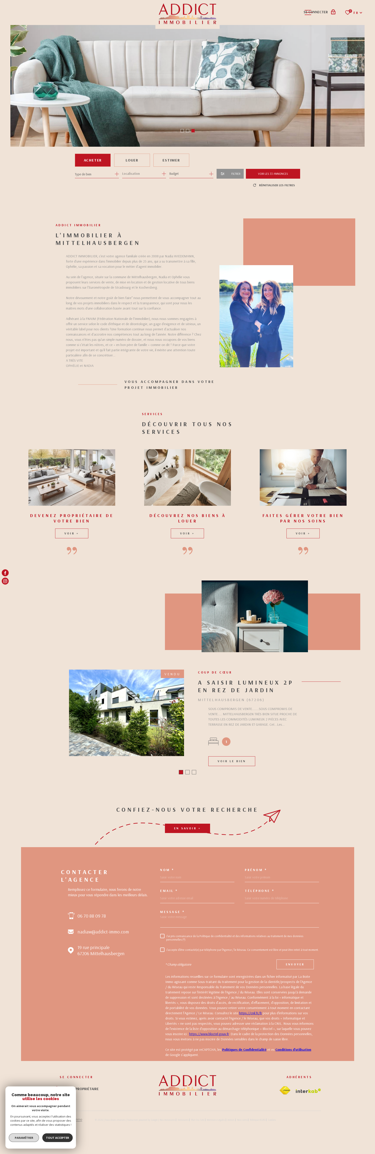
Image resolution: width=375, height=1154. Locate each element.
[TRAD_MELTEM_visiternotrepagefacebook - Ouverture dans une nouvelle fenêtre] (5, 572)
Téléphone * (260, 923)
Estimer (171, 160)
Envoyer (295, 997)
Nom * (167, 902)
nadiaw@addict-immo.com (103, 964)
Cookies (272, 1152)
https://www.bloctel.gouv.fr (209, 1066)
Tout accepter (57, 1138)
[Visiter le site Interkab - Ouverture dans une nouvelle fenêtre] (308, 1123)
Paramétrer (24, 1138)
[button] (182, 130)
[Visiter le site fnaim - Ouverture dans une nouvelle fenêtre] (285, 1123)
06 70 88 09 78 (91, 948)
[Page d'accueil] (187, 1127)
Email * (169, 923)
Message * (172, 944)
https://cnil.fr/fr (250, 1045)
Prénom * (256, 902)
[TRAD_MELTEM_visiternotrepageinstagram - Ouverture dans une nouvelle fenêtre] (5, 581)
